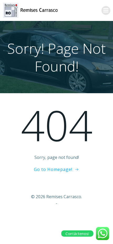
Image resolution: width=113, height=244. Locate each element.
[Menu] (105, 10)
